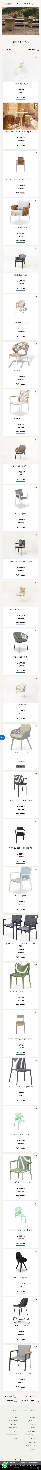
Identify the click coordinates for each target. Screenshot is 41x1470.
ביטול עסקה (31, 1442)
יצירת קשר (31, 1438)
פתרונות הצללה (13, 1431)
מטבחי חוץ (31, 1421)
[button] (37, 3)
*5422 (33, 1452)
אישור (19, 1467)
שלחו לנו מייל (8, 1400)
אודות (33, 1428)
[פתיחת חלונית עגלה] (25, 4)
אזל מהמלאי (20, 766)
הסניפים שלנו (31, 1431)
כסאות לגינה (14, 1424)
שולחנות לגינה (13, 1428)
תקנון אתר (31, 1449)
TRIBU (33, 1424)
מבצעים (15, 1417)
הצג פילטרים (32, 50)
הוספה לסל (20, 97)
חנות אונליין (31, 1417)
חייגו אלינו (8, 1396)
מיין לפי (8, 50)
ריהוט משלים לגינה (12, 1435)
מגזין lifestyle (30, 1445)
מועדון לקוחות (30, 1435)
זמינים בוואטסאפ (28, 1400)
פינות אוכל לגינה (13, 1438)
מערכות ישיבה (13, 1421)
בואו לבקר (29, 1396)
